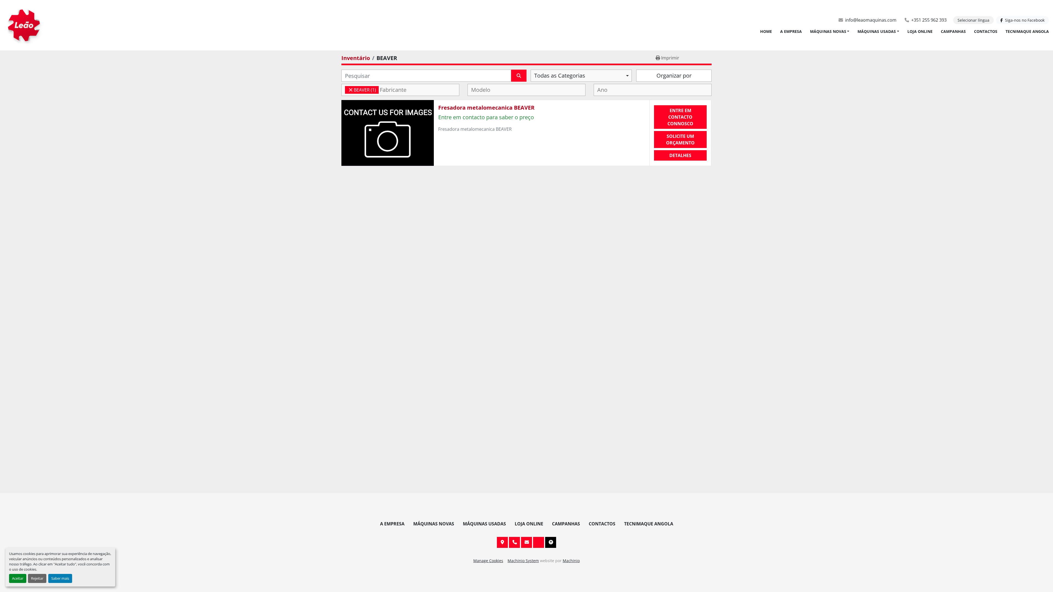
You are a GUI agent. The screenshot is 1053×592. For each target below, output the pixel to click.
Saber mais (60, 578)
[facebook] (538, 542)
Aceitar (17, 578)
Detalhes (680, 155)
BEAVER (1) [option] (360, 90)
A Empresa (791, 31)
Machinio (571, 560)
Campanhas (953, 31)
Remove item (351, 89)
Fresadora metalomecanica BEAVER (486, 107)
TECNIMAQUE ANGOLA (1027, 31)
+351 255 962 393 (929, 20)
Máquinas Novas (828, 31)
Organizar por (674, 75)
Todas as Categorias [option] (559, 75)
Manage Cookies (488, 560)
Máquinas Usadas (876, 31)
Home (766, 31)
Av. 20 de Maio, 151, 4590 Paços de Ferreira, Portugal (502, 542)
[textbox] (396, 90)
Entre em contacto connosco (680, 117)
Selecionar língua (973, 20)
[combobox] (581, 76)
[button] (830, 31)
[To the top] (550, 542)
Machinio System (523, 560)
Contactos (985, 31)
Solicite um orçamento (680, 139)
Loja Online (920, 31)
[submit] (518, 76)
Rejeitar (37, 578)
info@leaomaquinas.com (870, 20)
